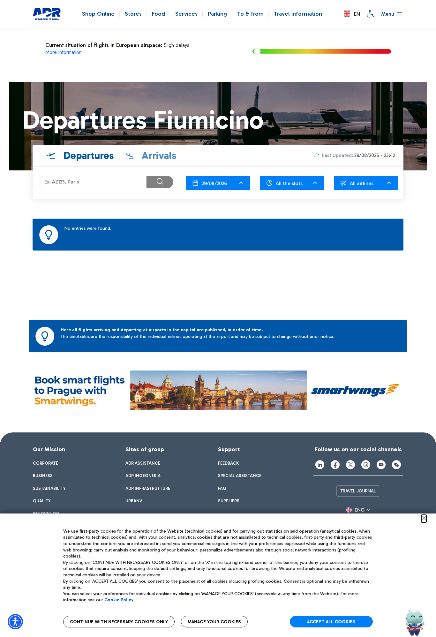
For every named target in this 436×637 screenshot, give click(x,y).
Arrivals (158, 155)
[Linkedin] (319, 464)
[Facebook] (335, 464)
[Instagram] (365, 464)
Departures (87, 155)
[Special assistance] (370, 14)
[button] (352, 14)
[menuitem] (45, 463)
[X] (350, 464)
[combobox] (218, 183)
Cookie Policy (118, 600)
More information (63, 52)
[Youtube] (381, 464)
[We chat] (396, 464)
